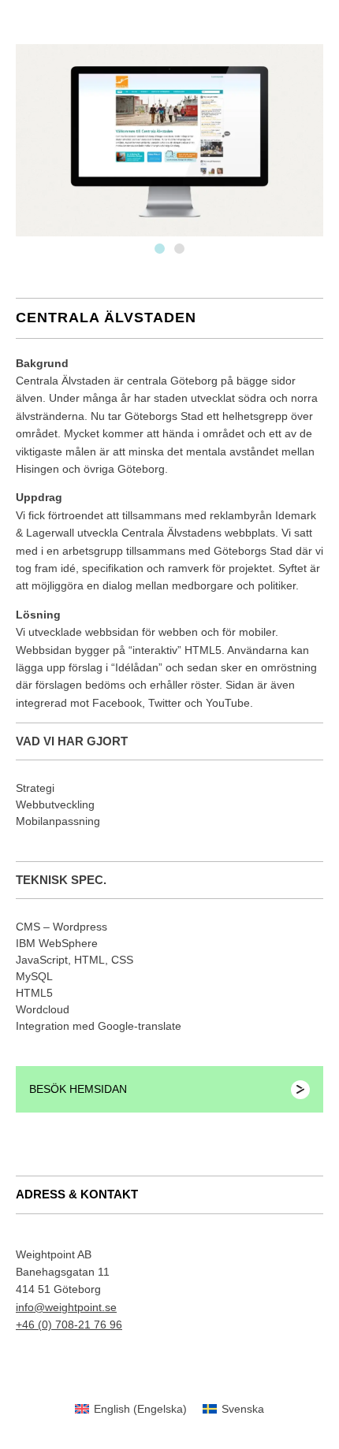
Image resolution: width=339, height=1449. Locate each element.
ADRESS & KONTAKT (77, 1194)
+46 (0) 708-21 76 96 (69, 1324)
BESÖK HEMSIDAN (78, 1089)
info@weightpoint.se (66, 1307)
